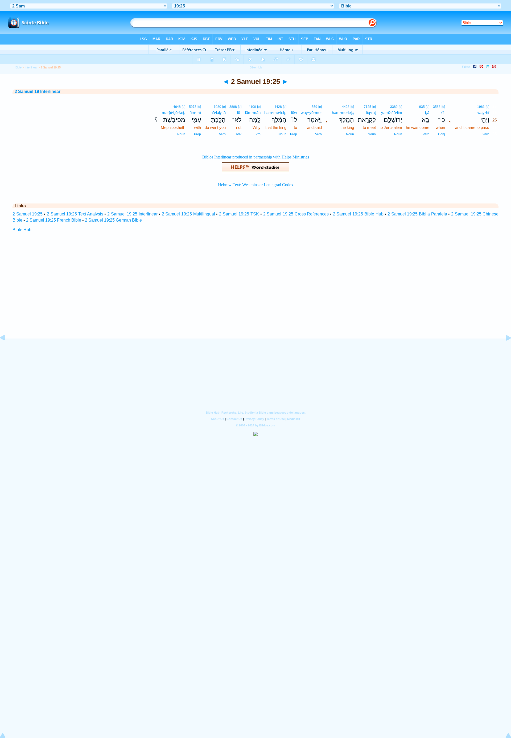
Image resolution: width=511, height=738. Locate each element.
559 (314, 107)
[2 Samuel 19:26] (504, 350)
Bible (18, 67)
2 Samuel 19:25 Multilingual (188, 214)
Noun (398, 134)
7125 (367, 107)
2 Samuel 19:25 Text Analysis (75, 214)
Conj (441, 134)
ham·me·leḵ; (343, 112)
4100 (252, 107)
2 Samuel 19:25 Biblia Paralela (417, 214)
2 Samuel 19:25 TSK (239, 214)
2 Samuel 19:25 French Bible (53, 220)
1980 (217, 107)
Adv (238, 134)
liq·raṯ (371, 112)
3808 (233, 107)
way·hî (483, 112)
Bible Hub (22, 229)
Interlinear (31, 67)
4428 (345, 107)
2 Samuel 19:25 (28, 214)
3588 (436, 107)
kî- (442, 112)
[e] (487, 107)
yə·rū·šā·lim (391, 112)
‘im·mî (195, 112)
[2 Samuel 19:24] (6, 350)
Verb (486, 134)
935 (422, 107)
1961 (481, 107)
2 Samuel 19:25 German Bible (113, 220)
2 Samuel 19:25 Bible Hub (358, 214)
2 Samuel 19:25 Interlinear (132, 214)
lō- (239, 112)
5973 (192, 107)
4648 (177, 107)
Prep (293, 134)
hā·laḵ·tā (218, 112)
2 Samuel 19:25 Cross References (296, 214)
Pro (258, 134)
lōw (294, 112)
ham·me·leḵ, (275, 112)
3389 (394, 107)
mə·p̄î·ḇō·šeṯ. (173, 112)
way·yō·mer (311, 112)
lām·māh (253, 112)
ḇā (427, 112)
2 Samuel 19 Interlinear (37, 91)
